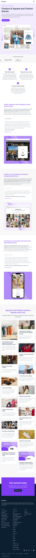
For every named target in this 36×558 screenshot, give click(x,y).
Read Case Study (8, 131)
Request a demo (6, 20)
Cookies (13, 553)
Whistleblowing (26, 553)
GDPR (16, 553)
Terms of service (3, 553)
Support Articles (21, 553)
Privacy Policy (9, 553)
